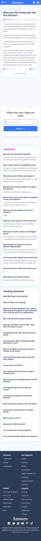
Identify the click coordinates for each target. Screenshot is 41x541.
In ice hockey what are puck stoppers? (17, 430)
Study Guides (7, 503)
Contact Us (24, 496)
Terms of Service (26, 499)
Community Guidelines (10, 492)
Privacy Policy (25, 503)
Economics (24, 485)
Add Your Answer (20, 73)
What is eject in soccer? (12, 418)
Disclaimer (24, 507)
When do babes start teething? (14, 302)
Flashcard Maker (8, 499)
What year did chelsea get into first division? (19, 14)
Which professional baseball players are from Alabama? (20, 380)
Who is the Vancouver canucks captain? (17, 319)
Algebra (23, 459)
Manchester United (21, 53)
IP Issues (24, 514)
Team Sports (17, 9)
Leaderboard (7, 459)
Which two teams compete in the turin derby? (20, 404)
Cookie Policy (25, 510)
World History (25, 470)
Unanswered (7, 466)
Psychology (24, 477)
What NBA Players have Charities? (15, 296)
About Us (24, 492)
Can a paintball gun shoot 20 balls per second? (17, 389)
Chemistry (24, 462)
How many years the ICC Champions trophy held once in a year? (19, 342)
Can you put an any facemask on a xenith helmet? (18, 411)
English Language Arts (28, 473)
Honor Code (7, 496)
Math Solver (7, 507)
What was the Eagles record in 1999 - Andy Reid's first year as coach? (18, 326)
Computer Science (27, 481)
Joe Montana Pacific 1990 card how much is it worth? (19, 334)
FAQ (4, 510)
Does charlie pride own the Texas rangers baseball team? (18, 372)
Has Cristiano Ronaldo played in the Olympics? (20, 436)
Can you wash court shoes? (13, 365)
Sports (11, 9)
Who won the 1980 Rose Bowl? (14, 424)
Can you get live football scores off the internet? (17, 397)
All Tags (5, 462)
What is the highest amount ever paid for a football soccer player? (19, 350)
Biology (23, 466)
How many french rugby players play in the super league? (19, 358)
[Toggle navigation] (3, 2)
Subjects (5, 9)
